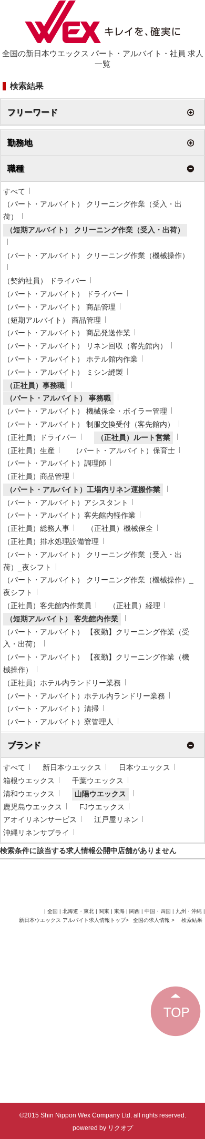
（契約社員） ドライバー (44, 280)
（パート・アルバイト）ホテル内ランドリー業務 (84, 696)
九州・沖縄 (189, 911)
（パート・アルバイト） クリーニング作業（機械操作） (96, 255)
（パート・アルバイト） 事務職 (58, 398)
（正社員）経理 (134, 605)
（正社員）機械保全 (120, 528)
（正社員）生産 (29, 450)
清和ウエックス (29, 793)
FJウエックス (102, 807)
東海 (119, 911)
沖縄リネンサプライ (36, 832)
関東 (104, 911)
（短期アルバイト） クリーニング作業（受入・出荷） (95, 229)
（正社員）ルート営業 (133, 437)
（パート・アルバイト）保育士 (123, 450)
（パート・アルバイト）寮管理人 (58, 721)
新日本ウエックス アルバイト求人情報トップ (72, 920)
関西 (134, 911)
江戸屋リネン (116, 819)
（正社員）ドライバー (40, 437)
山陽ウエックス (100, 793)
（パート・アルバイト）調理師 (54, 463)
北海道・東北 (78, 911)
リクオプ (120, 1128)
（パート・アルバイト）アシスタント (65, 502)
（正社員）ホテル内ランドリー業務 (62, 683)
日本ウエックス (144, 767)
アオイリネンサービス (40, 819)
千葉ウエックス (98, 780)
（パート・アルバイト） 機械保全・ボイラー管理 (85, 411)
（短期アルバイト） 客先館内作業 (62, 618)
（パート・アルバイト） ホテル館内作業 (70, 359)
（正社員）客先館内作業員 (47, 605)
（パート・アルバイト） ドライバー (63, 294)
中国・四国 (158, 911)
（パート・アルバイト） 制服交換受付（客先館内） (89, 424)
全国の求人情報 (152, 920)
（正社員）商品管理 (36, 476)
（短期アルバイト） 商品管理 (52, 320)
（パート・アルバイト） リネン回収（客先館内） (85, 346)
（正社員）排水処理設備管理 (51, 541)
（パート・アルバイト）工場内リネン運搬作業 (83, 489)
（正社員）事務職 (35, 385)
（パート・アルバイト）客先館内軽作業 (69, 515)
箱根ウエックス (29, 780)
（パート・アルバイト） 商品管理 (59, 307)
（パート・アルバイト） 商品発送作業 (66, 333)
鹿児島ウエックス (32, 807)
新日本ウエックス (72, 767)
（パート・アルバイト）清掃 (51, 708)
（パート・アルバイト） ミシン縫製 (63, 372)
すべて (14, 191)
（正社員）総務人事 (36, 528)
